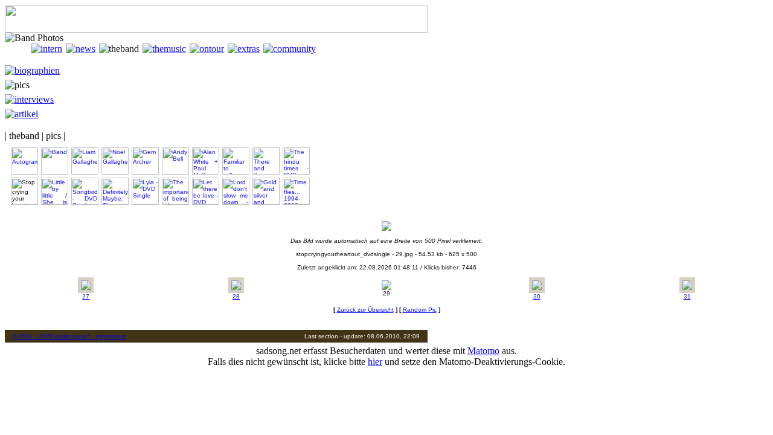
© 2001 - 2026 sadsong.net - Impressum (69, 336)
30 (536, 296)
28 (236, 296)
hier (375, 361)
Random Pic (420, 309)
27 (85, 296)
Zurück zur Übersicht (365, 309)
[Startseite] (17, 49)
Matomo (483, 351)
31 (687, 296)
